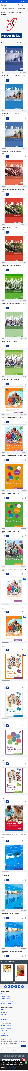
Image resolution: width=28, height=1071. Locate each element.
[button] (13, 982)
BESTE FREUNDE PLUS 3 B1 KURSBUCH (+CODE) (13, 796)
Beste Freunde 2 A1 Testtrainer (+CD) (10, 531)
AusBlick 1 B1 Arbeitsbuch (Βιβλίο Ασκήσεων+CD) (14, 75)
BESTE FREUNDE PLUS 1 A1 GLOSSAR (11, 645)
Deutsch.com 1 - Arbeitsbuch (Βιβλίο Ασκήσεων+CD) (10, 875)
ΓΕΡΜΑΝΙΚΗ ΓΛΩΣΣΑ (18, 8)
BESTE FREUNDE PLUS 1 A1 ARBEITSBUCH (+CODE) (14, 607)
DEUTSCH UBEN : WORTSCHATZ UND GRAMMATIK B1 (14, 835)
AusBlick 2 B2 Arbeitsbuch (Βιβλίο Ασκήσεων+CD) (14, 189)
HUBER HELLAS (6, 680)
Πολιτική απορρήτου (13, 1067)
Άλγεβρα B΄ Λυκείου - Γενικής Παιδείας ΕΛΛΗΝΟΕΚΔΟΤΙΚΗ (7, 976)
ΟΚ (26, 1062)
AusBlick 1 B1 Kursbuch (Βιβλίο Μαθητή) (11, 151)
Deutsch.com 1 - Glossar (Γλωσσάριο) (11, 913)
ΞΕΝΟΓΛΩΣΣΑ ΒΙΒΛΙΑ (9, 8)
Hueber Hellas (5, 72)
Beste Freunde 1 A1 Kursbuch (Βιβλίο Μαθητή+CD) (14, 455)
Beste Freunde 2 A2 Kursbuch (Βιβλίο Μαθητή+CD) (14, 569)
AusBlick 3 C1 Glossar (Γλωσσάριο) (10, 341)
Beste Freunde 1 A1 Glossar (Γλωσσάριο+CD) (12, 417)
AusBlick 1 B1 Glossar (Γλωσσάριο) (10, 113)
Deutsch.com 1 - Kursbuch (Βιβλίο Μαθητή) (12, 951)
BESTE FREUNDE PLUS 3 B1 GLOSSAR (11, 758)
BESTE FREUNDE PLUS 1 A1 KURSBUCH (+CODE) (13, 683)
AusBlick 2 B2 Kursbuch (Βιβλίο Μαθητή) (11, 265)
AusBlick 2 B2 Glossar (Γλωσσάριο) (10, 227)
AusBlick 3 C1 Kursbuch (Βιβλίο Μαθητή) (11, 379)
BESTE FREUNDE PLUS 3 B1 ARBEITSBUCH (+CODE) (14, 721)
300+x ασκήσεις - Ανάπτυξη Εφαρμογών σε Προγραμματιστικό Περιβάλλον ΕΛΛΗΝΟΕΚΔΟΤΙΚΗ (20, 976)
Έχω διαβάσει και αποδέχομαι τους (10, 1050)
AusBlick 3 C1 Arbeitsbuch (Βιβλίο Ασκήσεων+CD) (14, 303)
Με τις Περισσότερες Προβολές (9, 961)
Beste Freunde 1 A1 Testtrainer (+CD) (10, 493)
